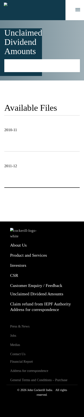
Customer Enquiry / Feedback (36, 285)
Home (8, 62)
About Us (18, 245)
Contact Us (17, 354)
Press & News (20, 326)
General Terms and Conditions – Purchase (38, 380)
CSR (14, 275)
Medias (15, 345)
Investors (27, 62)
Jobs (13, 335)
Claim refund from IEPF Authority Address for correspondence (40, 307)
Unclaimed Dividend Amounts (36, 293)
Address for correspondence (29, 371)
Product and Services (28, 255)
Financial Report (21, 361)
